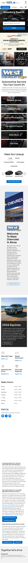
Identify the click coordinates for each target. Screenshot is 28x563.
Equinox (13, 511)
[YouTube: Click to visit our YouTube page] (9, 415)
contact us (16, 484)
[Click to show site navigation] (25, 7)
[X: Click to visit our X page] (6, 415)
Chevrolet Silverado (7, 506)
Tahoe (5, 511)
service (14, 537)
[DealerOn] (4, 553)
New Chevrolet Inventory (9, 517)
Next (24, 173)
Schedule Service (8, 542)
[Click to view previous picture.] (2, 42)
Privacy (18, 555)
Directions (14, 7)
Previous (3, 173)
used (18, 263)
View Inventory (7, 343)
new (8, 265)
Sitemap (15, 555)
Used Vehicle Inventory (9, 520)
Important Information (22, 34)
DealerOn (11, 555)
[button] (5, 7)
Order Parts (18, 542)
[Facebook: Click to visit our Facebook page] (2, 415)
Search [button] (14, 28)
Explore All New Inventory (14, 181)
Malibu (11, 503)
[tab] (5, 18)
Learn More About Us (13, 283)
